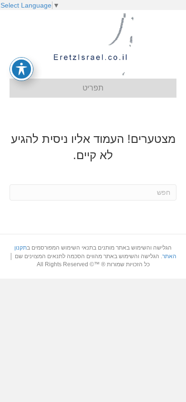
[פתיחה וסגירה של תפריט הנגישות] (21, 69)
